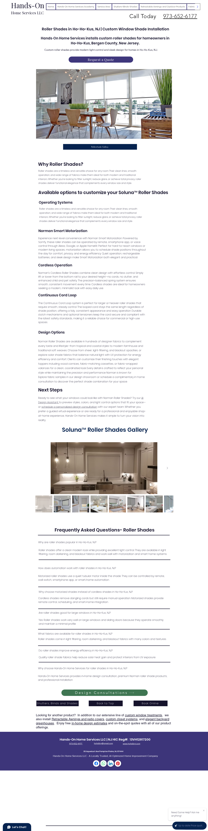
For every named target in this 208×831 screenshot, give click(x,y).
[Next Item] (167, 468)
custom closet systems (122, 719)
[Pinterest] (118, 763)
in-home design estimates (89, 723)
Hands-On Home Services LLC (83, 739)
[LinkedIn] (110, 763)
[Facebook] (96, 763)
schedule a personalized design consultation (69, 407)
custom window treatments (143, 715)
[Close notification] (204, 810)
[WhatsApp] (103, 763)
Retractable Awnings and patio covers (78, 719)
